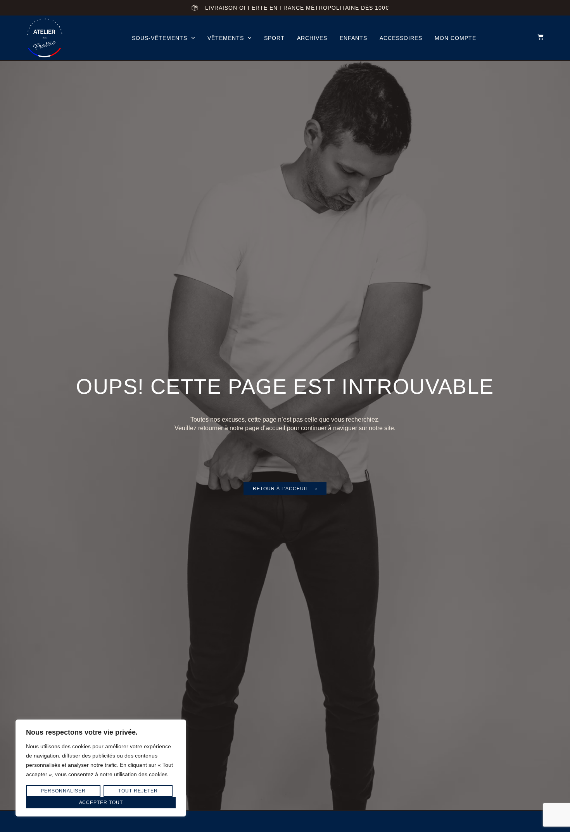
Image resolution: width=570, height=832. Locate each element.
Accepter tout (101, 802)
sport (274, 38)
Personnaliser (63, 791)
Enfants (353, 38)
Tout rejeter (137, 791)
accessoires (401, 38)
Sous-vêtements (159, 38)
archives (312, 38)
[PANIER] (537, 37)
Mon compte (455, 38)
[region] (101, 768)
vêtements (225, 38)
